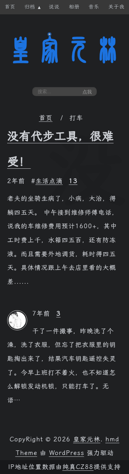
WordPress (66, 452)
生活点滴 (49, 181)
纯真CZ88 (78, 466)
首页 (46, 117)
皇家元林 (64, 49)
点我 (87, 92)
